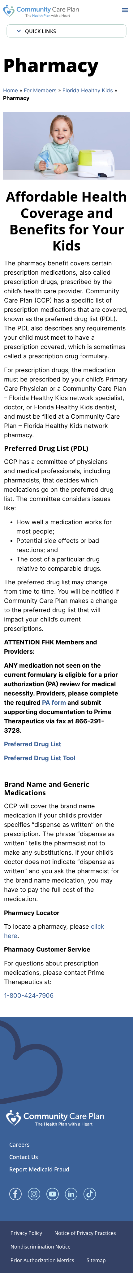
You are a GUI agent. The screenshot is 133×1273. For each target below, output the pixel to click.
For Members (40, 90)
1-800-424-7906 (29, 995)
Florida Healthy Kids (87, 90)
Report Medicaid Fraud (39, 1169)
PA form (54, 702)
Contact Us (23, 1157)
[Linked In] (71, 1194)
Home (10, 90)
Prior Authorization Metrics (42, 1260)
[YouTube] (52, 1194)
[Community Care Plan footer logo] (55, 1118)
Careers (19, 1144)
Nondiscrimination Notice (41, 1246)
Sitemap (96, 1260)
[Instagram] (34, 1194)
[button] (125, 10)
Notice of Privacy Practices (85, 1233)
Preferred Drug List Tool (39, 758)
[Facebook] (15, 1194)
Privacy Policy (26, 1233)
